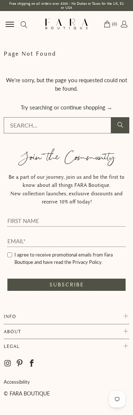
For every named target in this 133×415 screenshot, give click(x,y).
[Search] (23, 24)
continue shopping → (86, 107)
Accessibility (17, 382)
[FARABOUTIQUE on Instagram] (8, 363)
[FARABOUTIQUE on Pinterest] (20, 363)
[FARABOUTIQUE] (66, 24)
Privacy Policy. (87, 262)
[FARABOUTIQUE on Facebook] (32, 363)
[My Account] (123, 24)
